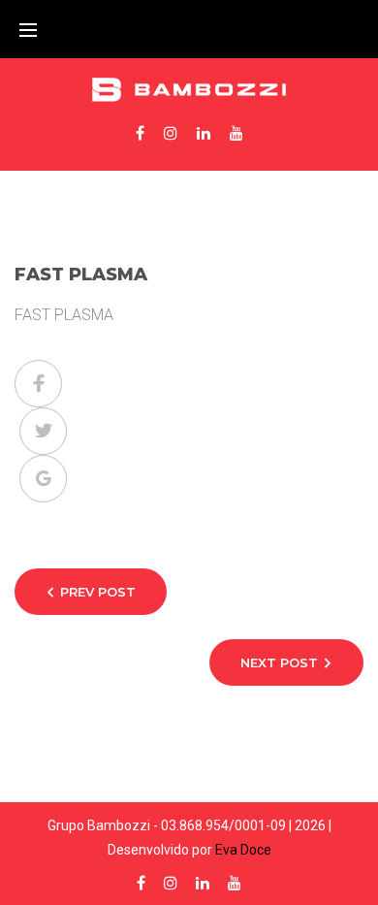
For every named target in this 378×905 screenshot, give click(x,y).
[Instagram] (170, 133)
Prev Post (98, 591)
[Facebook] (140, 133)
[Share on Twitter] (43, 431)
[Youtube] (236, 133)
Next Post (279, 662)
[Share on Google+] (43, 478)
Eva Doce (243, 849)
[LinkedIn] (203, 133)
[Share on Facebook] (38, 383)
